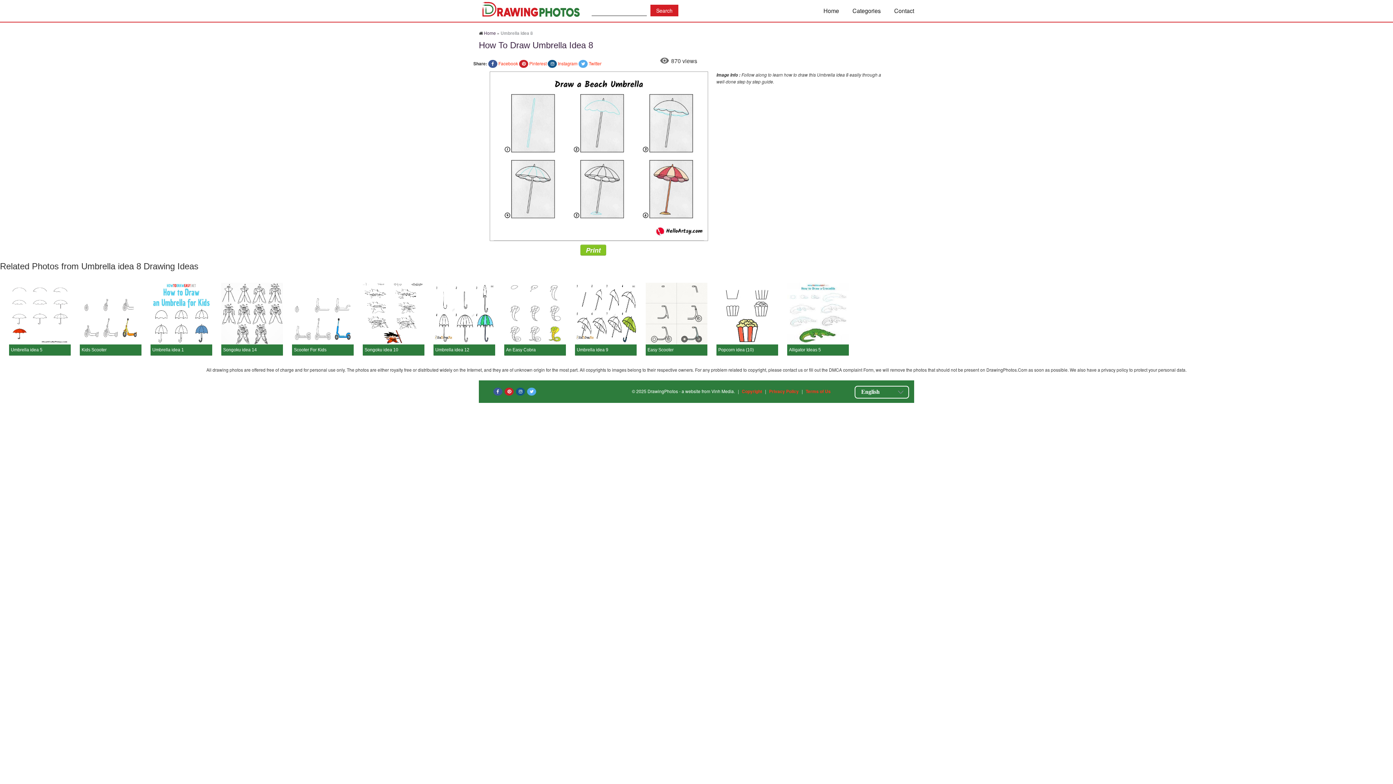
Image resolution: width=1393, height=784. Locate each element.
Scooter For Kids (310, 349)
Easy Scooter (661, 349)
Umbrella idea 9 (592, 349)
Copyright (752, 391)
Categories (866, 11)
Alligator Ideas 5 (805, 349)
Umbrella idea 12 (452, 349)
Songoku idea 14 (240, 349)
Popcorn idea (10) (736, 349)
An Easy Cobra (521, 349)
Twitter (595, 63)
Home (831, 11)
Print (593, 250)
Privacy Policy (784, 391)
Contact (904, 11)
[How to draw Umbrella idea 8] (599, 155)
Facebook (508, 63)
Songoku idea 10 (381, 349)
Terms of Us (818, 391)
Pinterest (538, 63)
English (870, 392)
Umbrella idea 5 (26, 349)
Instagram (568, 63)
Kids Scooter (94, 349)
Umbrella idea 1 (168, 349)
